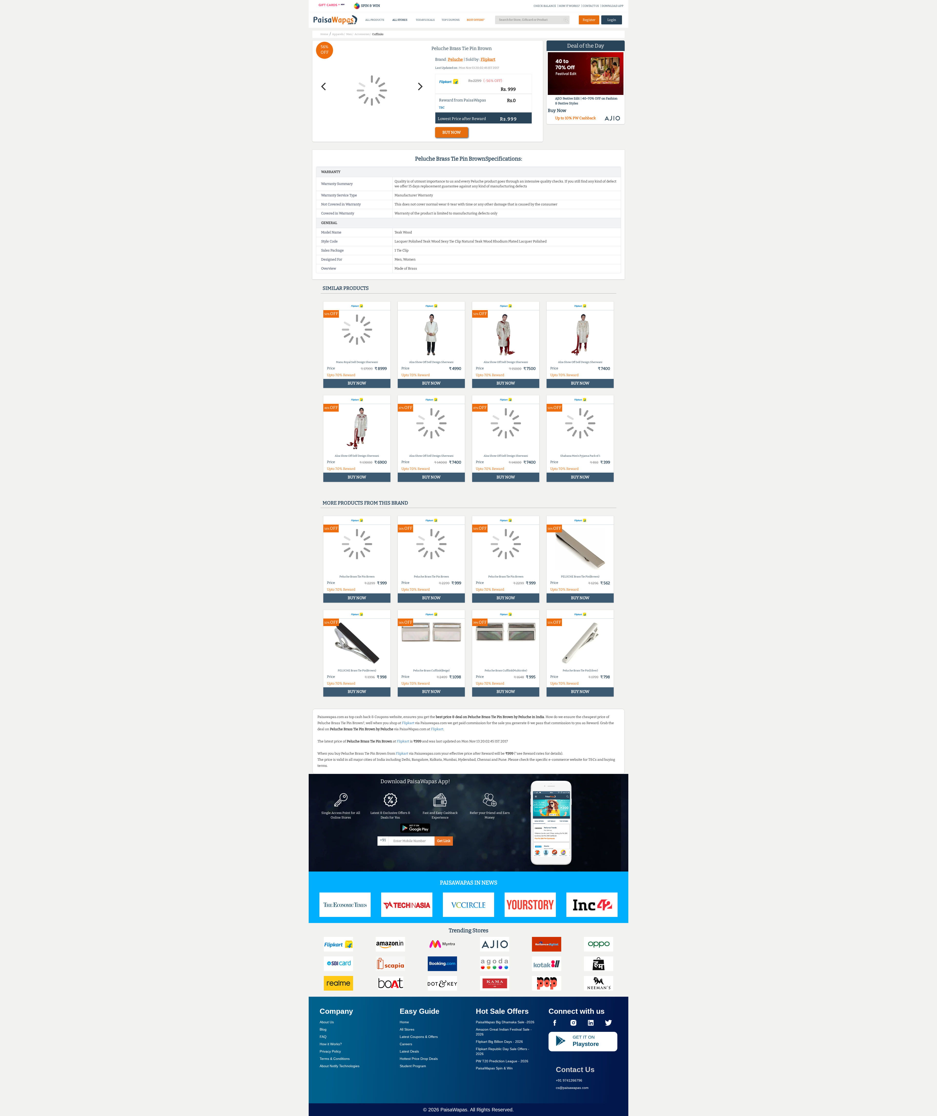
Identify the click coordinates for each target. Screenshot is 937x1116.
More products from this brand (365, 503)
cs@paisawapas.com (572, 1088)
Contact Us (575, 1069)
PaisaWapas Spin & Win (494, 1068)
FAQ (323, 1037)
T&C (442, 107)
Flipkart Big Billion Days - (499, 1042)
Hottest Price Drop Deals (419, 1059)
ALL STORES (399, 19)
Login (611, 20)
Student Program (413, 1066)
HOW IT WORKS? (569, 6)
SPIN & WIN (370, 6)
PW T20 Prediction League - (502, 1061)
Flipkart (488, 59)
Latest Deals (409, 1051)
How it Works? (331, 1044)
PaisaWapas (453, 1109)
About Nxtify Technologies (339, 1066)
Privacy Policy (330, 1051)
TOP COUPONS (450, 19)
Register (589, 20)
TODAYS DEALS (425, 19)
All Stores (407, 1029)
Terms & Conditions (335, 1059)
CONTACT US (591, 6)
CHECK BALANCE (545, 6)
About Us (327, 1022)
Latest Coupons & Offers (419, 1037)
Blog (323, 1029)
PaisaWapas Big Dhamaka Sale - (505, 1022)
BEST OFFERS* (476, 19)
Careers (406, 1044)
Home (404, 1022)
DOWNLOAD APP (612, 6)
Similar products (346, 288)
